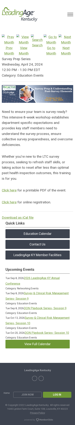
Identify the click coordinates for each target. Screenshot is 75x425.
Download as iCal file (17, 217)
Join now (27, 394)
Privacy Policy (37, 412)
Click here (9, 190)
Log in (57, 394)
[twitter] (41, 378)
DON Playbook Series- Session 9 (45, 308)
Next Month (66, 50)
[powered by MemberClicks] (37, 420)
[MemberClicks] (20, 14)
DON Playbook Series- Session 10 (47, 333)
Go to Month (51, 50)
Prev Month (9, 50)
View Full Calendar (37, 344)
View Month (24, 50)
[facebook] (34, 378)
